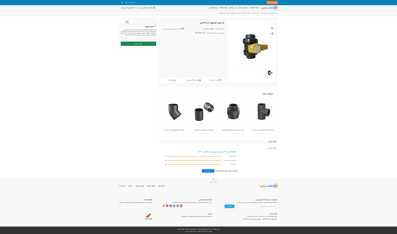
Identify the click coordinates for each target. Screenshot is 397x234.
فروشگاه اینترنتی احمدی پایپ (269, 13)
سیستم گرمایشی (213, 8)
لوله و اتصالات (223, 8)
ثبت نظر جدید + (208, 171)
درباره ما (130, 186)
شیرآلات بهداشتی (254, 8)
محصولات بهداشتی (243, 8)
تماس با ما (122, 186)
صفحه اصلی (161, 186)
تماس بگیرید (149, 26)
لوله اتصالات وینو (224, 13)
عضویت (229, 206)
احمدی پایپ (188, 229)
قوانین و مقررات (139, 186)
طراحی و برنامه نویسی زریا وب (192, 231)
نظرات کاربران (272, 142)
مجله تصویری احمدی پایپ (128, 8)
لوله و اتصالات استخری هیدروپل (240, 13)
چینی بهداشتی (232, 8)
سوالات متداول (151, 186)
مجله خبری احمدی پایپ (146, 8)
